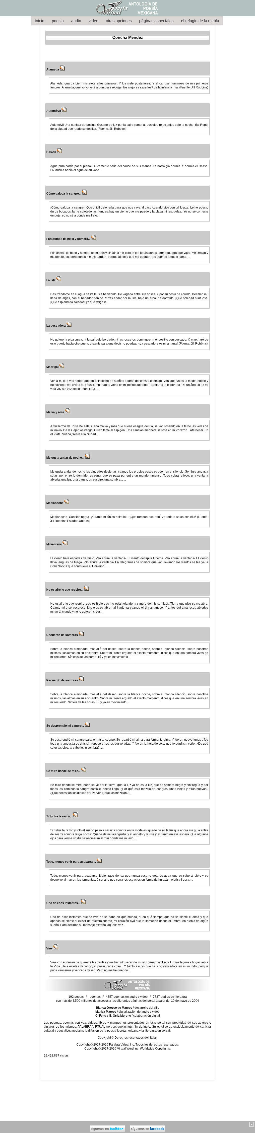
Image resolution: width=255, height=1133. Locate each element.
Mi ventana (54, 544)
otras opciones (119, 21)
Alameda (53, 69)
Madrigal (52, 367)
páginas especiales (156, 21)
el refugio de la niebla (200, 21)
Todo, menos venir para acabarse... (71, 861)
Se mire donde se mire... (63, 771)
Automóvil (54, 111)
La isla (51, 280)
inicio (39, 21)
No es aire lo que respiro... (65, 589)
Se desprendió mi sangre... (65, 725)
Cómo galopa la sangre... (64, 193)
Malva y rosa (55, 412)
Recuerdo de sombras (62, 635)
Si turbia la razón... (59, 816)
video (93, 21)
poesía (58, 21)
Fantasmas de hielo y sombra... (68, 239)
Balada (51, 152)
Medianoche (55, 503)
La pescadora (56, 325)
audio (76, 21)
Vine (49, 948)
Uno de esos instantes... (63, 903)
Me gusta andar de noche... (65, 457)
